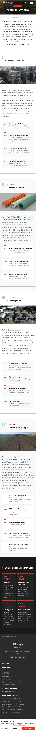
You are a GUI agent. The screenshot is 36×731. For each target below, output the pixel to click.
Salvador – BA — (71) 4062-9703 (11, 712)
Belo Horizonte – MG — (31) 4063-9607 (13, 704)
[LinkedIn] (16, 657)
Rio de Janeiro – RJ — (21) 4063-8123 (13, 701)
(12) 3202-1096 (8, 679)
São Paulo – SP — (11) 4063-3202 (12, 698)
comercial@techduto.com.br (12, 682)
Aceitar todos (28, 728)
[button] (31, 2)
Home (4, 636)
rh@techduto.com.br (8, 691)
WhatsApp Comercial (10, 684)
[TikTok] (23, 657)
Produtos (6, 668)
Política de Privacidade (19, 725)
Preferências (4, 728)
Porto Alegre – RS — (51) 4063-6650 (12, 709)
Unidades (5, 663)
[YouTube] (19, 657)
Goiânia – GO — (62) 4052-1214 (11, 707)
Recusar (15, 728)
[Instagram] (12, 657)
